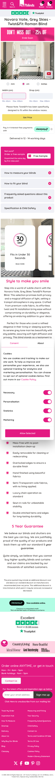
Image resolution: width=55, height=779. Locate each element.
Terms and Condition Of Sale (39, 736)
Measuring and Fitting (37, 711)
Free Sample (40, 155)
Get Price (27, 117)
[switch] (47, 401)
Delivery (5, 731)
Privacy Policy (33, 746)
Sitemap (4, 726)
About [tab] (41, 343)
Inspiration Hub (7, 716)
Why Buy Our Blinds (9, 741)
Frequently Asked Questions (39, 721)
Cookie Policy (28, 379)
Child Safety (33, 726)
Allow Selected (27, 433)
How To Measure (8, 721)
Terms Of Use (33, 741)
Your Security (33, 716)
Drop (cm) (34, 90)
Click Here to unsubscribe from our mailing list (27, 701)
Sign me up (43, 694)
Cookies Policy (33, 751)
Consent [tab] (14, 343)
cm (27, 84)
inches (44, 84)
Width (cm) (7, 90)
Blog (3, 746)
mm (13, 84)
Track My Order (7, 711)
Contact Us (11, 680)
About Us (5, 736)
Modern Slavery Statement (39, 756)
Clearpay (5, 751)
